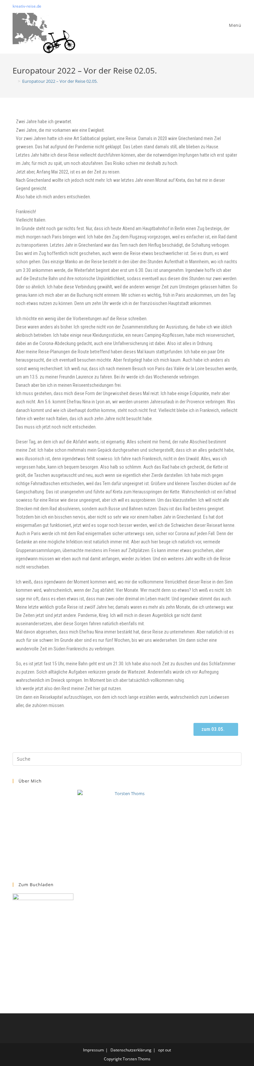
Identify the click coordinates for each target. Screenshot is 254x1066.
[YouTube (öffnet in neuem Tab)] (238, 6)
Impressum (93, 1050)
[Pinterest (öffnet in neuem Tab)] (232, 6)
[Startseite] (14, 81)
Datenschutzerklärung (130, 1050)
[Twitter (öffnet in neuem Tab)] (224, 6)
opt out (164, 1050)
